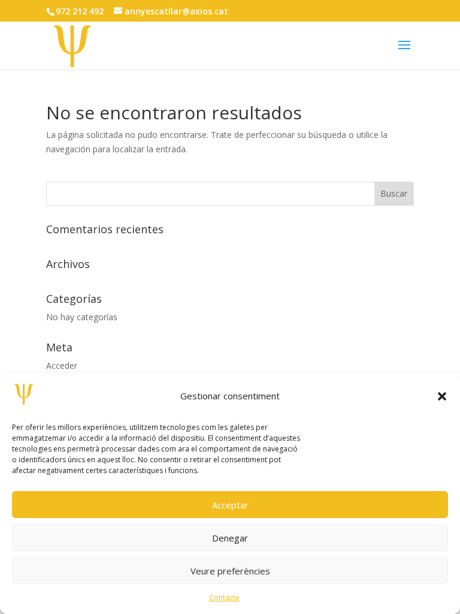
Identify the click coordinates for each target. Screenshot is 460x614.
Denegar (230, 538)
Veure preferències (230, 571)
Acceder (61, 365)
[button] (442, 396)
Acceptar (230, 505)
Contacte (224, 597)
